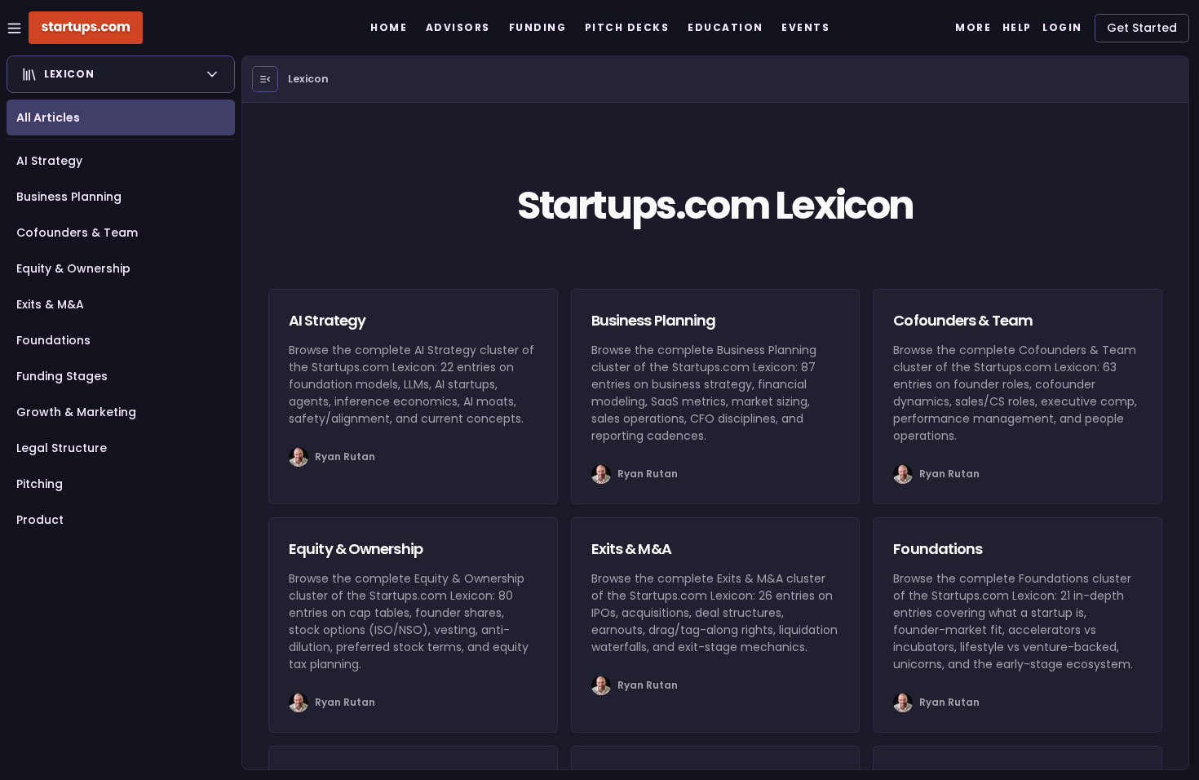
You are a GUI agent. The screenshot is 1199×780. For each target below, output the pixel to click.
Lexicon (308, 79)
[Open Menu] (265, 79)
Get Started (1142, 28)
